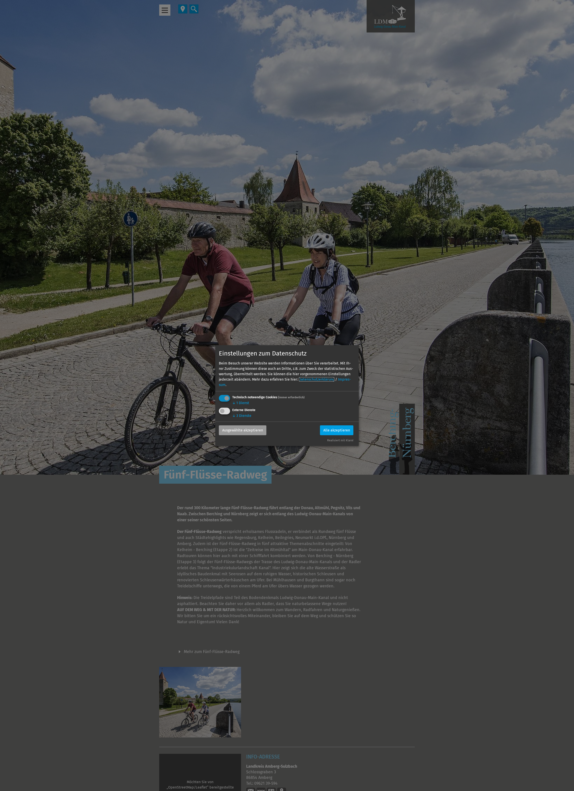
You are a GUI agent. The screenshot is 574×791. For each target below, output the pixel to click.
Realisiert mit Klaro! (340, 440)
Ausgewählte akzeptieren (242, 430)
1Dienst (240, 403)
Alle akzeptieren (336, 430)
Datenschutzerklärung (316, 379)
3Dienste (241, 416)
